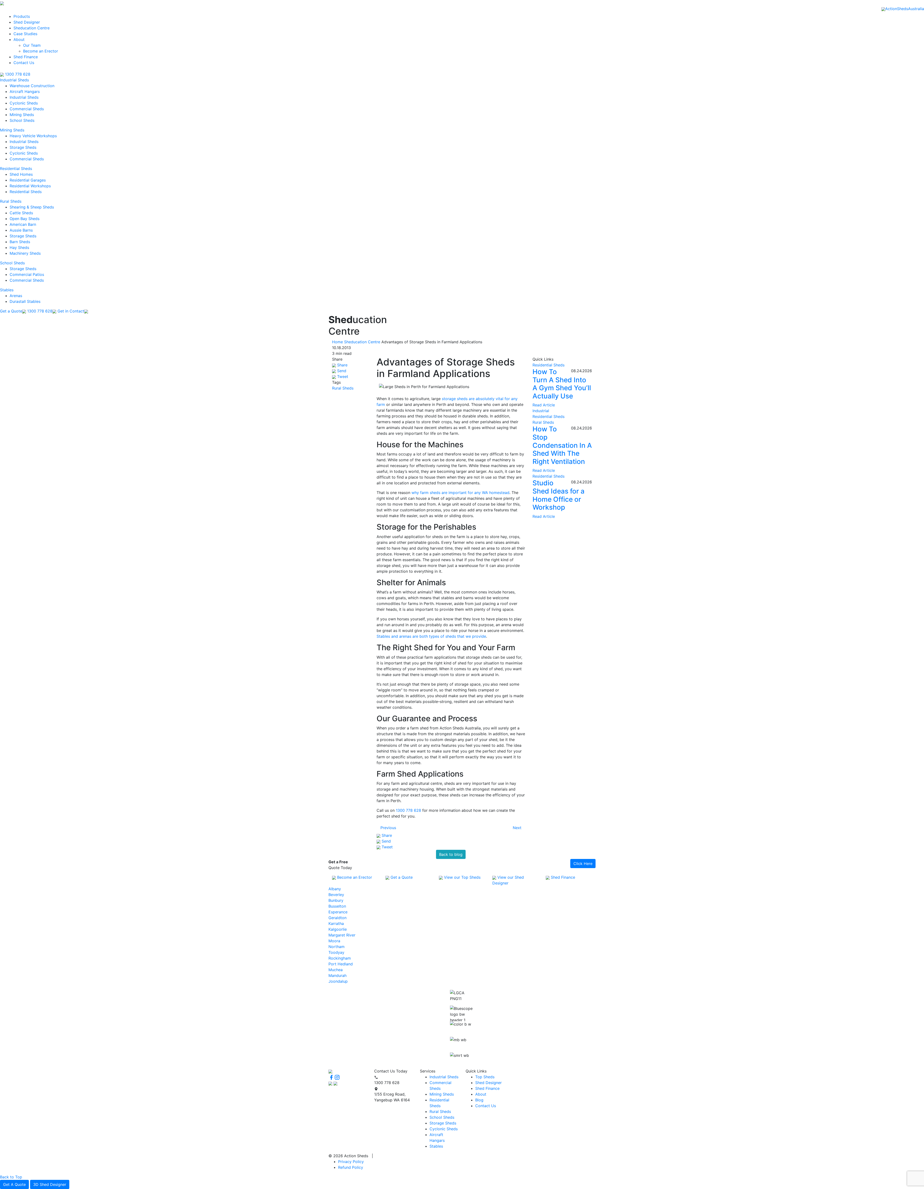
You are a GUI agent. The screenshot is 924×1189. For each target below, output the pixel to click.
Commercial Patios (27, 274)
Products (21, 16)
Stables (6, 289)
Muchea (335, 969)
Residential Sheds (16, 168)
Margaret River (341, 935)
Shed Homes (21, 174)
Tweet (342, 376)
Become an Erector (40, 51)
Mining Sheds (22, 114)
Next (517, 827)
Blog (479, 1100)
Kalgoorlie (337, 929)
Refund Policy (350, 1167)
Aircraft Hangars (25, 91)
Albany (334, 888)
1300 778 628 (17, 74)
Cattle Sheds (21, 212)
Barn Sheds (20, 241)
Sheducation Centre (31, 28)
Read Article (544, 405)
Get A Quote (14, 1184)
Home (337, 341)
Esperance (337, 912)
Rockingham (339, 958)
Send (341, 370)
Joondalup (338, 981)
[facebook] (331, 1077)
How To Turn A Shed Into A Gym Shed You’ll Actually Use (562, 384)
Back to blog (450, 854)
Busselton (337, 906)
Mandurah (337, 975)
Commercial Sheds (27, 108)
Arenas (16, 295)
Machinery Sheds (25, 253)
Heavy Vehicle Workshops (33, 135)
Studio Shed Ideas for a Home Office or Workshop (558, 495)
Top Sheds (484, 1076)
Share (341, 365)
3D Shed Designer (49, 1184)
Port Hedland (340, 964)
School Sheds (22, 120)
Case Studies (25, 33)
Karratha (336, 923)
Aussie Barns (21, 230)
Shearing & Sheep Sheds (32, 207)
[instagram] (337, 1077)
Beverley (336, 894)
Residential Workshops (30, 185)
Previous (388, 827)
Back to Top (11, 1177)
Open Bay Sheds (24, 218)
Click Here (582, 863)
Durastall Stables (25, 301)
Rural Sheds (10, 201)
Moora (334, 940)
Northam (336, 946)
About (19, 39)
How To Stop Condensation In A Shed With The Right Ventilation (562, 445)
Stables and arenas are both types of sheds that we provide (431, 636)
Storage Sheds (23, 147)
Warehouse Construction (32, 85)
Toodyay (336, 952)
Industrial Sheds (14, 80)
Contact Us (23, 62)
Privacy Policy (351, 1161)
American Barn (23, 224)
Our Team (32, 45)
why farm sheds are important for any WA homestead (460, 492)
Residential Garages (28, 180)
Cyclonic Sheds (24, 103)
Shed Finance (25, 56)
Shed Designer (26, 22)
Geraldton (337, 917)
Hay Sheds (19, 247)
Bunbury (335, 900)
